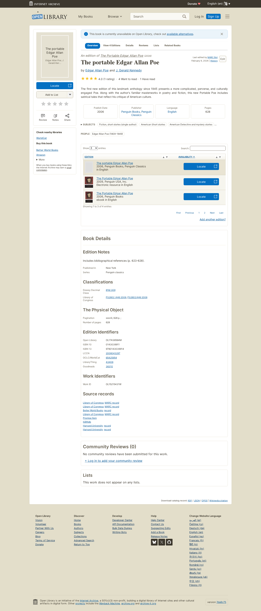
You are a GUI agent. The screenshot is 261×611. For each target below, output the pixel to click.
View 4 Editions (111, 45)
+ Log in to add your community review (113, 461)
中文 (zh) (194, 581)
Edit (222, 59)
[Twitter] (161, 542)
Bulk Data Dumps (122, 528)
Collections (80, 536)
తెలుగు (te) (195, 572)
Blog (38, 536)
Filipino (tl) (195, 585)
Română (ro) (196, 564)
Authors (78, 528)
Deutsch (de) (196, 528)
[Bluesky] (154, 542)
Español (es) (196, 536)
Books (77, 524)
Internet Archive (89, 600)
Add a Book (158, 532)
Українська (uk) (198, 576)
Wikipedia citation (218, 500)
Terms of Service (45, 540)
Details (130, 45)
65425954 (111, 357)
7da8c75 (221, 602)
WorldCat (41, 138)
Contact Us (157, 524)
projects (80, 603)
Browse (113, 16)
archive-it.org (148, 603)
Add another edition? (213, 219)
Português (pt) (197, 560)
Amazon (40, 154)
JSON (197, 500)
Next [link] (212, 212)
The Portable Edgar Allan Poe (122, 55)
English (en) (196, 532)
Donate (194, 3)
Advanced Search (84, 540)
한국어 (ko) (195, 556)
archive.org (128, 603)
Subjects (79, 532)
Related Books (173, 45)
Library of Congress (93, 402)
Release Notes (159, 536)
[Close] (222, 34)
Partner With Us (44, 528)
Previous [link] (189, 212)
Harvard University (93, 425)
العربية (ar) (195, 520)
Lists (156, 45)
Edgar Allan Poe (97, 70)
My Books (85, 16)
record (107, 410)
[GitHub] (169, 542)
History (214, 60)
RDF (190, 500)
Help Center (158, 520)
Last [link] (221, 212)
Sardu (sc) (195, 568)
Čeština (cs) (196, 524)
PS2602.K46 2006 (137, 297)
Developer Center (122, 520)
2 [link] (204, 212)
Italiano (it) (195, 552)
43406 (109, 362)
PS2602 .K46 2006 (116, 297)
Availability (186, 156)
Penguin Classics (141, 113)
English (172, 111)
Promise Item (90, 418)
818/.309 (110, 290)
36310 (109, 366)
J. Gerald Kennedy (129, 70)
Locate (54, 85)
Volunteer (40, 524)
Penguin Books (130, 111)
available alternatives (180, 34)
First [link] (178, 212)
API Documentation (123, 524)
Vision (38, 520)
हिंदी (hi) (193, 544)
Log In (199, 16)
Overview (92, 45)
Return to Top (82, 544)
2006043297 (113, 353)
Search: (185, 148)
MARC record (112, 402)
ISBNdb (87, 421)
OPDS (205, 500)
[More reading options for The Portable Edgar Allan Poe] (70, 94)
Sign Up (213, 16)
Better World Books (47, 150)
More (42, 159)
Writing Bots (119, 532)
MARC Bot (213, 57)
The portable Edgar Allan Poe (114, 163)
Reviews (143, 45)
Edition (89, 156)
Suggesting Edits (161, 528)
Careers (39, 532)
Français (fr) (196, 540)
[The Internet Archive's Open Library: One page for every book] (49, 16)
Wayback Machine (109, 603)
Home (77, 520)
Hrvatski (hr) (196, 548)
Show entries (94, 148)
